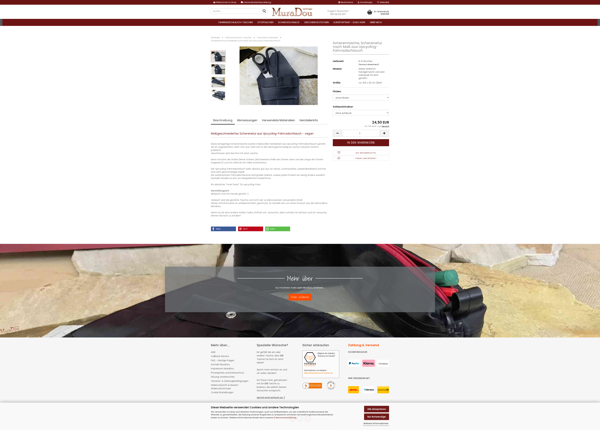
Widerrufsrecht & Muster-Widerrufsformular (225, 387)
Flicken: (337, 91)
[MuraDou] (292, 12)
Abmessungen (247, 120)
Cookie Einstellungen (222, 392)
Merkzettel (384, 2)
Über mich (376, 22)
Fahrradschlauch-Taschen (236, 22)
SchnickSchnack (289, 22)
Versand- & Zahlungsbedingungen (229, 381)
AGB (213, 352)
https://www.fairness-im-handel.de (318, 373)
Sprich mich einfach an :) (271, 397)
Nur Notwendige (376, 416)
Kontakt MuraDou (220, 364)
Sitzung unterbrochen (223, 376)
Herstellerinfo (309, 120)
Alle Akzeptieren (376, 409)
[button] (345, 2)
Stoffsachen (265, 22)
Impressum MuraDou (222, 368)
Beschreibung (222, 120)
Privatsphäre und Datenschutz (227, 372)
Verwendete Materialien (278, 120)
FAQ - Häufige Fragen (222, 360)
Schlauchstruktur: (343, 106)
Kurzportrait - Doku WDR (349, 22)
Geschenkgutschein (316, 22)
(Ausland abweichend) (369, 64)
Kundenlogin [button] (365, 2)
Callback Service (220, 356)
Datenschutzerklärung (285, 417)
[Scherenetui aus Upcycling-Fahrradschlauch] (279, 75)
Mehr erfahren (300, 297)
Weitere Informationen (375, 423)
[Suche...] (264, 11)
